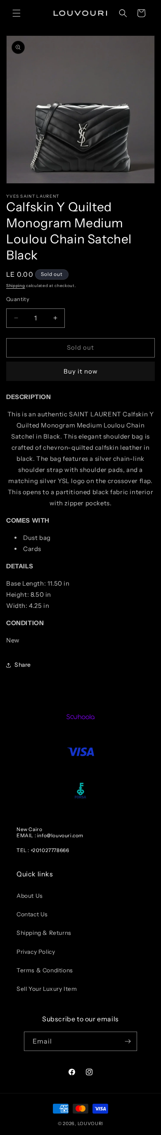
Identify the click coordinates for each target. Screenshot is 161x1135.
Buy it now (81, 371)
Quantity (17, 299)
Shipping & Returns (44, 932)
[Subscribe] (127, 1041)
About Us (30, 895)
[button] (16, 13)
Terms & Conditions (45, 970)
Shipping (15, 285)
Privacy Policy (36, 951)
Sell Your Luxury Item (47, 989)
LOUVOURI (91, 1123)
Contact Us (32, 914)
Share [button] (22, 664)
